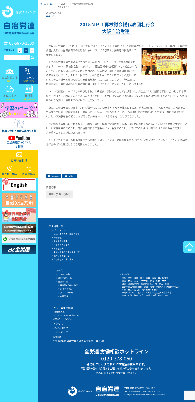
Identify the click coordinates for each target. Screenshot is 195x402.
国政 (154, 277)
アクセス (58, 323)
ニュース (50, 15)
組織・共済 (127, 280)
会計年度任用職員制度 (132, 286)
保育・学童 (127, 277)
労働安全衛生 (172, 286)
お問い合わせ (60, 328)
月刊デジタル (66, 288)
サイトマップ (60, 332)
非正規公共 (163, 277)
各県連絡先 (59, 248)
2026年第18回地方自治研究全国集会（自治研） (79, 341)
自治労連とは (56, 226)
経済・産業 (155, 280)
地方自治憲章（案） (62, 255)
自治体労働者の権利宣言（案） (67, 252)
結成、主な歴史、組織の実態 (66, 233)
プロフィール (60, 230)
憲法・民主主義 (141, 280)
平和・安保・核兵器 (60, 194)
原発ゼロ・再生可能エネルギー (136, 292)
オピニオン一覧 (65, 277)
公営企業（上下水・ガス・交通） (156, 283)
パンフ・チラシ (67, 292)
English (57, 336)
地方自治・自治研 (150, 289)
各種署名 (64, 296)
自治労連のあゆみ (61, 244)
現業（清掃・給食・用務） (158, 295)
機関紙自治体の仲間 (69, 285)
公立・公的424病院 (130, 283)
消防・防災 (139, 277)
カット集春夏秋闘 (63, 308)
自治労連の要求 (60, 241)
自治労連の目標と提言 (63, 259)
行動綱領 (58, 237)
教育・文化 (139, 295)
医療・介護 (127, 295)
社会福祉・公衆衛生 (161, 292)
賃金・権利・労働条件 (154, 286)
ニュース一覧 (64, 274)
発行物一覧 (63, 281)
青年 (148, 277)
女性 (164, 280)
